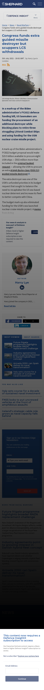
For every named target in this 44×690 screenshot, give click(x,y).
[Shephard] (12, 3)
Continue (22, 679)
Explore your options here (28, 656)
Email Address (11, 665)
